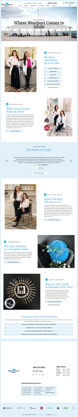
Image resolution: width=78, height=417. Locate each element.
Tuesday (58, 370)
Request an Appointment (70, 2)
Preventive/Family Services (54, 304)
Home (20, 5)
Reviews (48, 5)
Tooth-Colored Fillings (38, 387)
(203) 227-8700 (52, 3)
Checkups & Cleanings (27, 389)
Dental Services (33, 5)
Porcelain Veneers (48, 389)
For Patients (41, 5)
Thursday (58, 373)
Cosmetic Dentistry (38, 394)
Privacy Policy (42, 414)
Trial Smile (47, 390)
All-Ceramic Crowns (26, 394)
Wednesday (58, 372)
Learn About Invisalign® (12, 262)
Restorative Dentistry (27, 392)
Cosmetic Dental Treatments (54, 301)
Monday (58, 369)
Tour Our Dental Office (53, 219)
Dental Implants (37, 392)
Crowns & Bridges (37, 389)
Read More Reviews (39, 173)
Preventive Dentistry (27, 387)
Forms (70, 5)
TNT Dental (54, 414)
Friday (57, 375)
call (52, 321)
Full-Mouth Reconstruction (39, 390)
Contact (53, 5)
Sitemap (38, 414)
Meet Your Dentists (15, 131)
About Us (26, 5)
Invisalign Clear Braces (49, 387)
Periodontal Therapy (27, 390)
